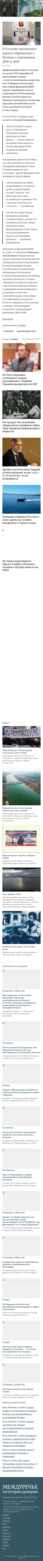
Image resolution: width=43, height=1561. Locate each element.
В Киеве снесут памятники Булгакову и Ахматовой (18, 1453)
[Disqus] (21, 610)
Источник (7, 319)
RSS (3, 1548)
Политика (6, 1518)
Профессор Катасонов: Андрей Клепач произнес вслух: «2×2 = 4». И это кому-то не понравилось (21, 474)
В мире (22, 325)
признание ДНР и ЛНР (26, 331)
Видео (5, 1530)
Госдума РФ (8, 331)
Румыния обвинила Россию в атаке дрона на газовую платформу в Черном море (20, 519)
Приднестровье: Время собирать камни (18, 856)
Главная (5, 1515)
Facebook (6, 1539)
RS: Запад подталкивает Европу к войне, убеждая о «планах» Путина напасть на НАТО (20, 566)
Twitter (5, 1542)
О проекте (6, 1533)
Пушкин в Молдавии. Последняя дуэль (18, 947)
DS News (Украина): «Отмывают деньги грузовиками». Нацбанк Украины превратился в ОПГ (19, 379)
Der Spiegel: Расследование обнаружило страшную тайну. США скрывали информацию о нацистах (21, 427)
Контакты (6, 1536)
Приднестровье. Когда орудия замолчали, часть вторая (17, 751)
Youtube (5, 1545)
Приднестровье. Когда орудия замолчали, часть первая (17, 809)
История (5, 1521)
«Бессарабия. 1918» (11, 894)
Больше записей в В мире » (31, 339)
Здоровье (6, 1527)
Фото (4, 1524)
